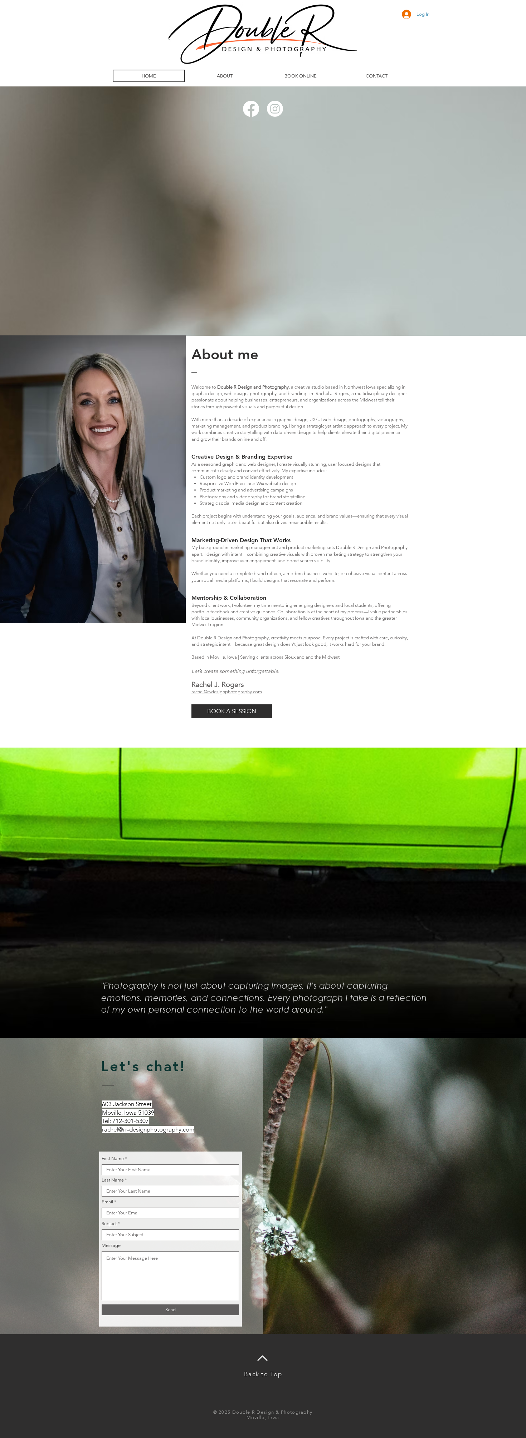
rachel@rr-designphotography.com (226, 691)
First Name (113, 1158)
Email (107, 1201)
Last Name (113, 1180)
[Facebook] (251, 109)
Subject (109, 1223)
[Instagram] (275, 109)
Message (111, 1245)
